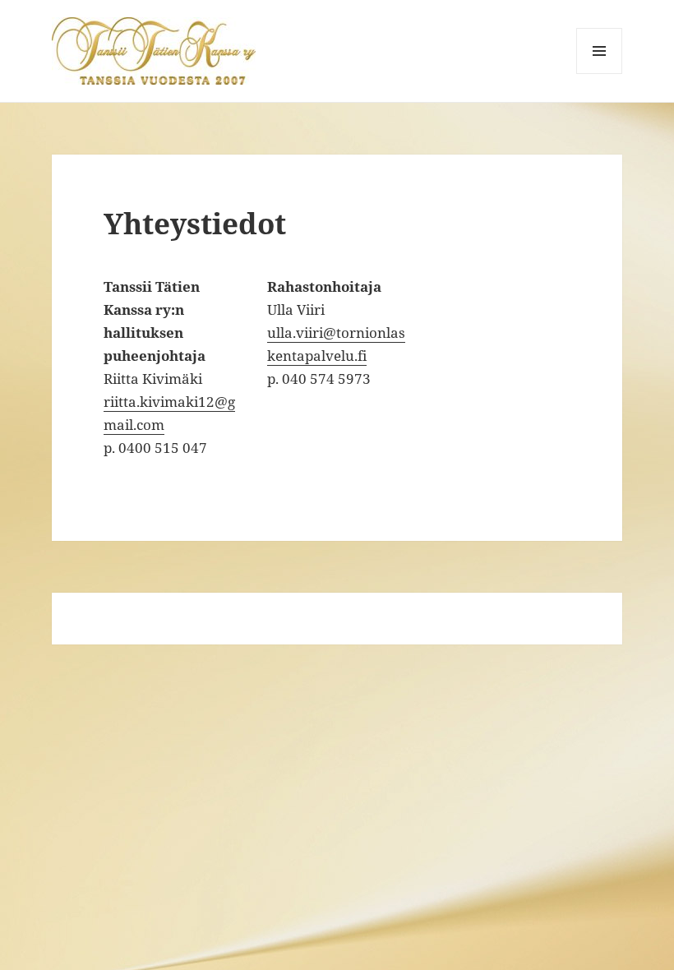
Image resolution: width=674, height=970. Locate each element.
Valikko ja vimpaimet (599, 73)
